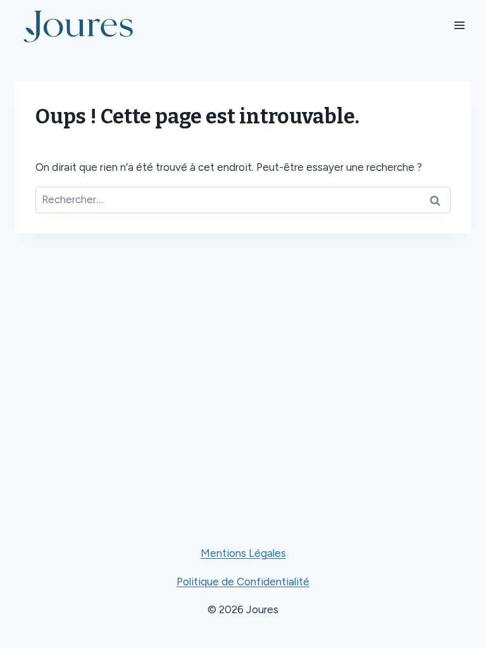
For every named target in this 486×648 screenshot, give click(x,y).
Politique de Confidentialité (243, 581)
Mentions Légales (243, 553)
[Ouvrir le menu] (459, 25)
